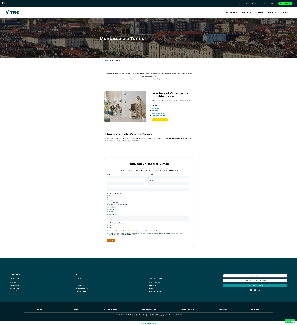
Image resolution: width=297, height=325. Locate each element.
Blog (239, 3)
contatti (152, 285)
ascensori (13, 282)
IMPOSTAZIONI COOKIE (110, 309)
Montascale (155, 108)
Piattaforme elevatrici (159, 115)
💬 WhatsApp (290, 321)
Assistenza (255, 3)
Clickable (150, 317)
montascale (14, 279)
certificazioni (81, 291)
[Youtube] (255, 290)
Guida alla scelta (232, 12)
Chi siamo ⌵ (285, 12)
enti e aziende (154, 282)
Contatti (246, 3)
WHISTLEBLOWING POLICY (149, 309)
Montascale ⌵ (247, 12)
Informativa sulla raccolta (148, 323)
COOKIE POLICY (74, 309)
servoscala (14, 285)
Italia (5, 3)
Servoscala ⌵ (272, 12)
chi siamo (79, 279)
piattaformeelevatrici (14, 289)
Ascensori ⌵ (259, 12)
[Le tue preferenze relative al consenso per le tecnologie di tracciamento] (294, 322)
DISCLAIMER (223, 309)
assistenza (153, 288)
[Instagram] (259, 290)
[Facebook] (251, 290)
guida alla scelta (156, 279)
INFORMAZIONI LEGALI (188, 309)
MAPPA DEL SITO (256, 309)
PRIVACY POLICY (40, 309)
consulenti (80, 285)
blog (77, 282)
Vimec (106, 60)
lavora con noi (155, 291)
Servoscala (155, 110)
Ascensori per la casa (158, 113)
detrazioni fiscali (82, 288)
